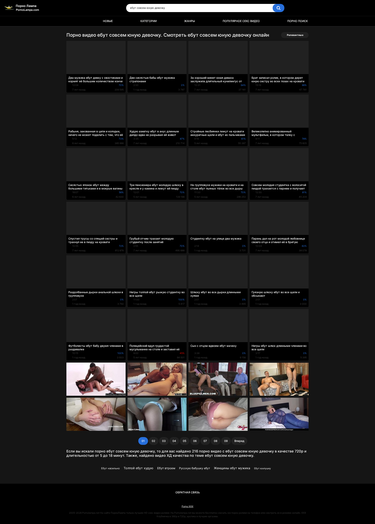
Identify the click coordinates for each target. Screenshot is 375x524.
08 (215, 441)
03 (164, 441)
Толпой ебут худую (138, 468)
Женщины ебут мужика (232, 468)
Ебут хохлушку (262, 468)
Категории (148, 21)
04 (174, 441)
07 (205, 441)
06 (195, 441)
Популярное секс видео (241, 21)
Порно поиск (297, 21)
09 (226, 441)
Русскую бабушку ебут (194, 468)
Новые (108, 21)
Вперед (239, 441)
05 (184, 441)
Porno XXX (187, 506)
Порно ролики (71, 21)
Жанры (189, 21)
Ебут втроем (166, 468)
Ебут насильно (110, 468)
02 (153, 441)
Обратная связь (187, 492)
